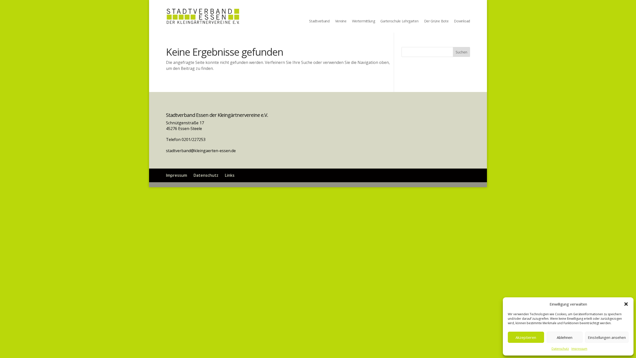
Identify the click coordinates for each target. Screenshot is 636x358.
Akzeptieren (526, 337)
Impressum (579, 349)
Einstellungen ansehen (607, 337)
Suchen (461, 52)
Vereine (341, 21)
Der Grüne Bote (436, 21)
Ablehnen (564, 337)
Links (230, 175)
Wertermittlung (363, 21)
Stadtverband (319, 21)
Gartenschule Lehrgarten (399, 21)
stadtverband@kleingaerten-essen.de (201, 150)
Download (462, 21)
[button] (626, 304)
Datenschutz (560, 349)
